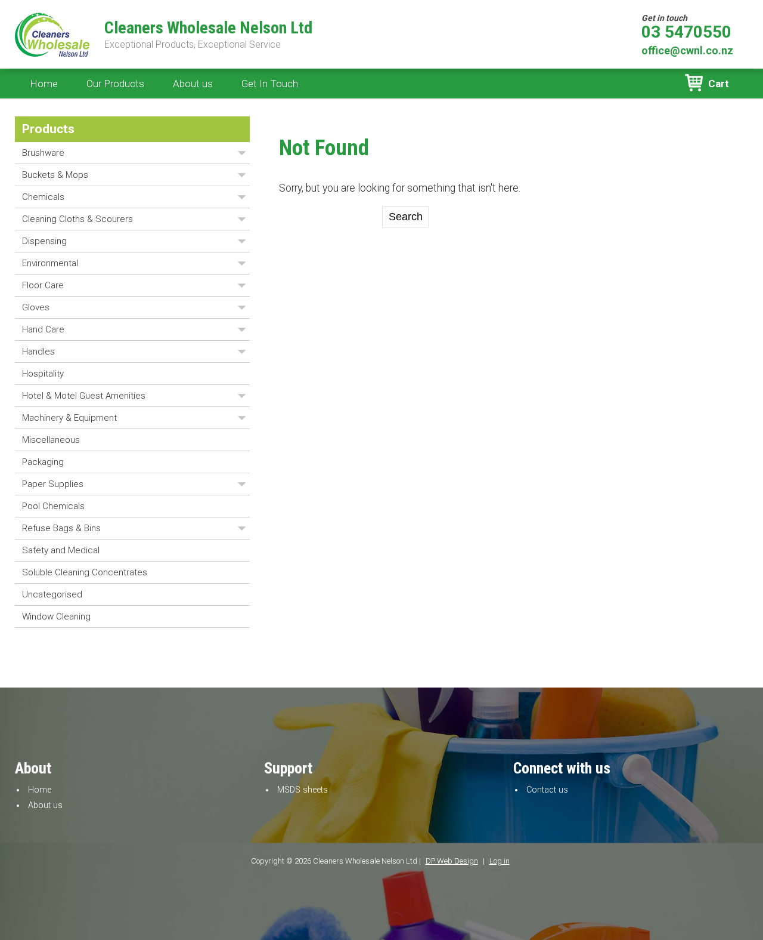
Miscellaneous (51, 439)
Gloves (35, 307)
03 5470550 (686, 32)
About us (193, 84)
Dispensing (44, 241)
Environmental (50, 263)
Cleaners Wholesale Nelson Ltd (208, 28)
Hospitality (43, 373)
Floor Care (43, 285)
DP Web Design (452, 860)
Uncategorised (52, 594)
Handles (38, 351)
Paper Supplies (52, 484)
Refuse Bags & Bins (61, 528)
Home (44, 84)
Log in (499, 860)
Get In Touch (269, 84)
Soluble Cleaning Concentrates (84, 572)
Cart (718, 84)
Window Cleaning (56, 616)
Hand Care (43, 329)
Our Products (115, 84)
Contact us (547, 790)
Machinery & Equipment (69, 417)
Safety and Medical (61, 550)
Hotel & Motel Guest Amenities (83, 395)
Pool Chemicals (53, 506)
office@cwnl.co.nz (687, 50)
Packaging (43, 462)
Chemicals (43, 197)
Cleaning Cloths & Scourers (77, 219)
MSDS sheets (302, 790)
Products (48, 129)
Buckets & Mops (55, 174)
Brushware (43, 152)
